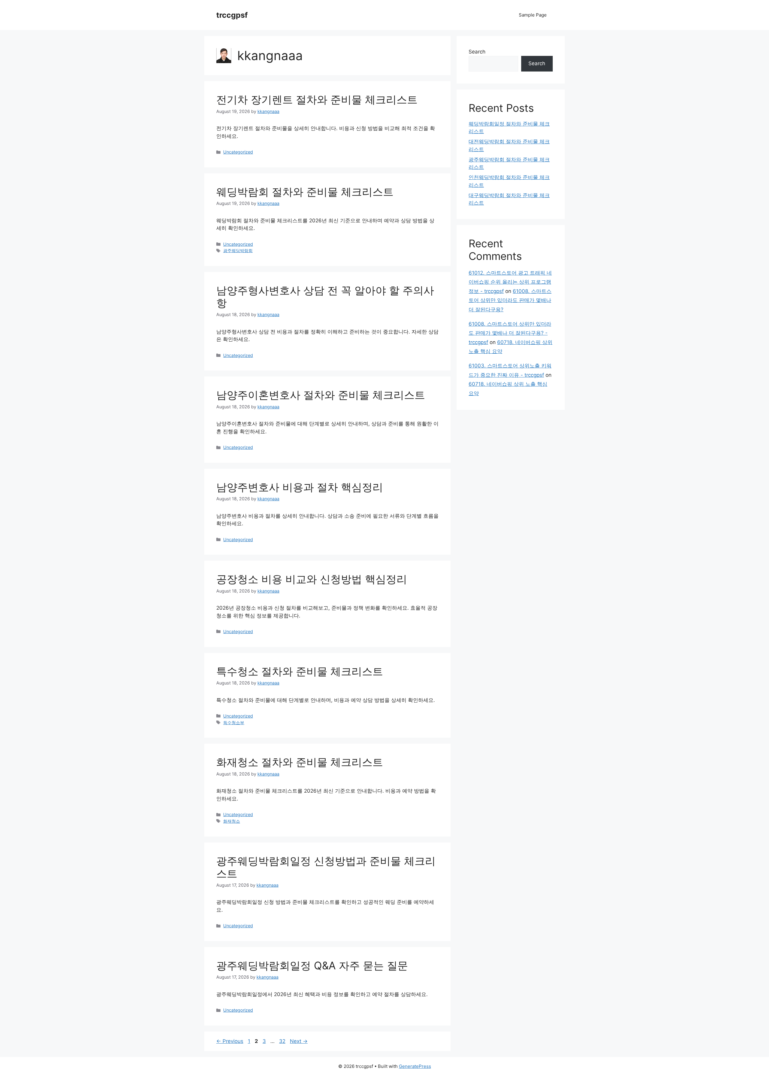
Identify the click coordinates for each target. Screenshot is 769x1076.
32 (283, 1041)
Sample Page (533, 15)
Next (299, 1041)
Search (477, 52)
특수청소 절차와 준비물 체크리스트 (299, 671)
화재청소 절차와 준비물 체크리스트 (299, 762)
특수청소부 (233, 722)
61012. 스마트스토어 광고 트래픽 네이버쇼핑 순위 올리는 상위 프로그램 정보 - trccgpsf (510, 282)
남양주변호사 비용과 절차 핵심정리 (299, 487)
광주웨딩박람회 (238, 250)
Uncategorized (238, 151)
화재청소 (231, 821)
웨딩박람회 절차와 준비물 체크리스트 (305, 191)
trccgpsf (232, 15)
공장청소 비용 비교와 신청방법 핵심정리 (311, 579)
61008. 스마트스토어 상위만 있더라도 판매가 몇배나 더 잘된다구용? (510, 300)
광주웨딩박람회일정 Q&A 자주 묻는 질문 (312, 965)
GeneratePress (415, 1066)
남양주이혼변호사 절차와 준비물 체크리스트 (320, 395)
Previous (229, 1041)
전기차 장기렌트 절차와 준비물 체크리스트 (317, 99)
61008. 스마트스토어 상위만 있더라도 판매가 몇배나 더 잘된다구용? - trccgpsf (510, 333)
